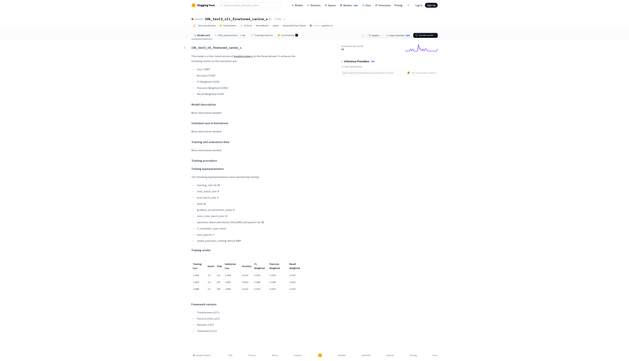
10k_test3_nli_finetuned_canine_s (236, 18)
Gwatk (198, 19)
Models (299, 5)
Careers (298, 355)
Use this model (426, 35)
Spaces (332, 5)
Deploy (375, 35)
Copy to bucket (399, 35)
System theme (203, 355)
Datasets (315, 5)
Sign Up (431, 5)
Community (289, 35)
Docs (368, 5)
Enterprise (385, 5)
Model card (203, 35)
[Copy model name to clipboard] (270, 19)
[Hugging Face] (320, 355)
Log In (418, 5)
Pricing (398, 5)
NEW (372, 62)
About (275, 355)
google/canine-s (243, 56)
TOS (230, 355)
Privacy (252, 355)
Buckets (350, 5)
